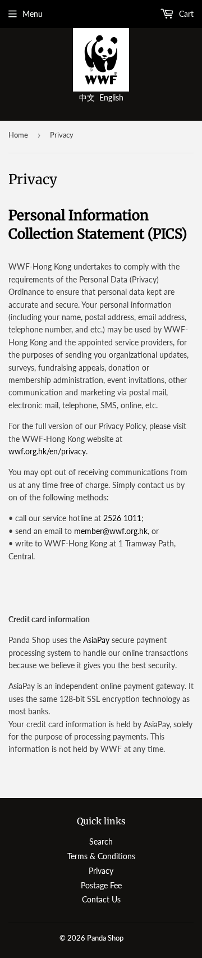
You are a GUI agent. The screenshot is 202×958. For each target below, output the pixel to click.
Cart (185, 14)
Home (18, 134)
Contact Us (101, 899)
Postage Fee (101, 885)
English (111, 97)
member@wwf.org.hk (111, 531)
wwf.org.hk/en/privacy (47, 451)
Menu (32, 14)
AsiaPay (96, 640)
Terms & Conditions (101, 856)
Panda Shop (105, 937)
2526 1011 (122, 518)
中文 (87, 97)
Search (101, 841)
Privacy (101, 870)
